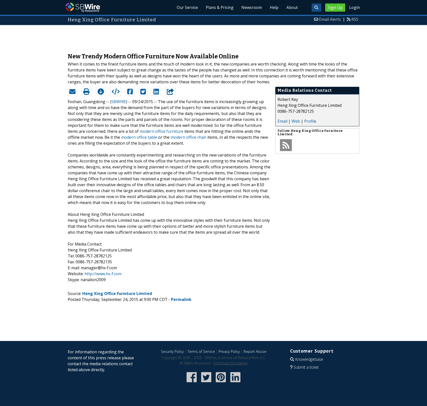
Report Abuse (255, 351)
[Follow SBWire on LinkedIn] (235, 382)
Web (296, 121)
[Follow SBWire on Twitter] (206, 382)
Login (354, 7)
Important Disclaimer (231, 363)
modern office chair (188, 137)
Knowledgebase (309, 359)
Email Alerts (330, 19)
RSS (354, 19)
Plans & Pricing (220, 7)
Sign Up (335, 7)
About (292, 7)
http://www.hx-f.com (103, 273)
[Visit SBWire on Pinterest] (221, 382)
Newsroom (251, 7)
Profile (310, 121)
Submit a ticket (306, 367)
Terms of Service (201, 351)
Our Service (187, 7)
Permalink (181, 299)
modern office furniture (161, 131)
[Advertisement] (213, 36)
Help (274, 7)
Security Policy (172, 351)
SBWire (82, 7)
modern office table (139, 137)
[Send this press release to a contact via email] (72, 91)
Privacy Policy (229, 351)
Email (282, 121)
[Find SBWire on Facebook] (191, 382)
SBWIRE (118, 101)
